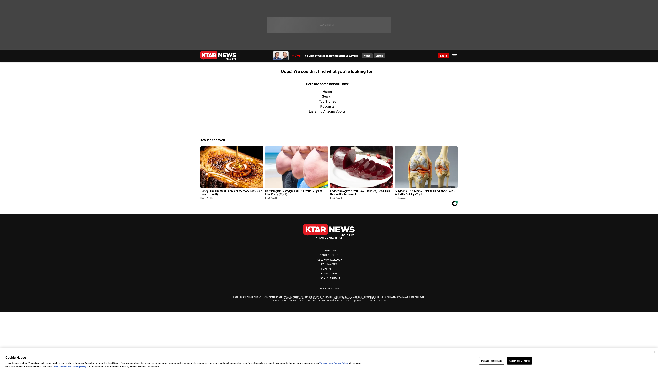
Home (327, 91)
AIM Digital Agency (329, 288)
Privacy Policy (292, 297)
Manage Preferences (491, 361)
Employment (329, 273)
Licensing (370, 299)
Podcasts (327, 106)
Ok (654, 352)
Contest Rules (329, 255)
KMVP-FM (322, 299)
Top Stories (327, 101)
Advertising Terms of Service (317, 297)
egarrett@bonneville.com (358, 301)
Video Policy (340, 297)
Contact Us (329, 250)
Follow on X (329, 264)
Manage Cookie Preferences (364, 297)
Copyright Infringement (351, 299)
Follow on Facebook (329, 259)
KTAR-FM (312, 299)
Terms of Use (275, 297)
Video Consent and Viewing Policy (69, 366)
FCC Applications (329, 278)
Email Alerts (329, 269)
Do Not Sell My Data (391, 297)
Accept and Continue (519, 361)
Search (327, 96)
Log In (443, 55)
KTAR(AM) (333, 299)
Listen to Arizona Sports (327, 111)
